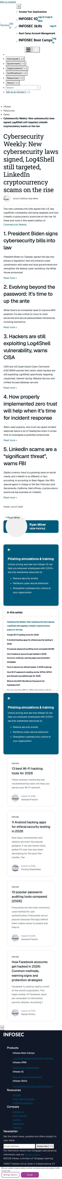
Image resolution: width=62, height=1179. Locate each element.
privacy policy (32, 1154)
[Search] (39, 87)
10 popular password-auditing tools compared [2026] (30, 649)
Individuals (15, 58)
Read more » (10, 277)
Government (16, 63)
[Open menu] (28, 50)
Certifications (16, 73)
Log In (41, 17)
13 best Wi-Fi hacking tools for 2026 (23, 635)
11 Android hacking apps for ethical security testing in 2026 (31, 826)
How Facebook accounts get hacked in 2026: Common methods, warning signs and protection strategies (28, 658)
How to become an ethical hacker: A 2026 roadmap (29, 667)
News (6, 114)
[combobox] (21, 87)
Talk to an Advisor (18, 91)
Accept (30, 1175)
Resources (15, 78)
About (13, 82)
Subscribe (45, 1146)
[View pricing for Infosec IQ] (14, 552)
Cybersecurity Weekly (14, 224)
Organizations (17, 68)
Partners (4, 25)
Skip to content (8, 1)
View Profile (37, 528)
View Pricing (17, 599)
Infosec (7, 106)
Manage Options (10, 1175)
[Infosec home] (12, 49)
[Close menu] (36, 50)
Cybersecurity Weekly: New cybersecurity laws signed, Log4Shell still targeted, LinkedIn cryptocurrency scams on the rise (31, 626)
